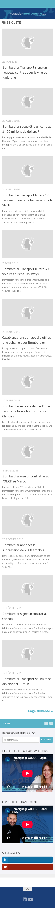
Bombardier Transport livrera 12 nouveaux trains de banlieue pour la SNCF (27, 200)
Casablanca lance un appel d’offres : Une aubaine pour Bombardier (27, 340)
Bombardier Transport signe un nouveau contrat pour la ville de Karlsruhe (24, 72)
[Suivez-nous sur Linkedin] (46, 723)
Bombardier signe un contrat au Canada (25, 616)
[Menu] (51, 4)
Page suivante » (40, 711)
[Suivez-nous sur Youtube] (51, 723)
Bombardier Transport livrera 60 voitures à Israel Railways (25, 271)
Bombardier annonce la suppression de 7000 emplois (23, 547)
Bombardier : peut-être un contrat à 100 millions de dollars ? (26, 129)
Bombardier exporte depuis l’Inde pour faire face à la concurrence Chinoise (26, 411)
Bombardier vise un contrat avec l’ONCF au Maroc (25, 479)
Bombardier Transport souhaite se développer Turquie (26, 681)
